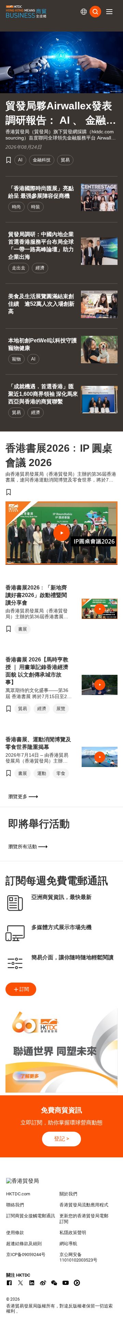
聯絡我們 (15, 1204)
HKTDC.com (18, 1193)
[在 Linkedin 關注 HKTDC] (32, 1283)
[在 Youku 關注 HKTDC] (77, 1283)
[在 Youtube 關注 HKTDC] (66, 1283)
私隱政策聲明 (72, 1232)
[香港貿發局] (61, 1184)
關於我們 (68, 1193)
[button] (109, 11)
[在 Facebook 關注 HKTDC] (9, 1283)
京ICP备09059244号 (25, 1254)
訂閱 (24, 989)
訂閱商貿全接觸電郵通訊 (30, 1215)
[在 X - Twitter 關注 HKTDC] (20, 1283)
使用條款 (15, 1232)
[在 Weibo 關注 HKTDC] (43, 1283)
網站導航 (68, 1243)
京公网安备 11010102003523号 (78, 1257)
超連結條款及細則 (24, 1243)
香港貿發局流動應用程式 (83, 1204)
